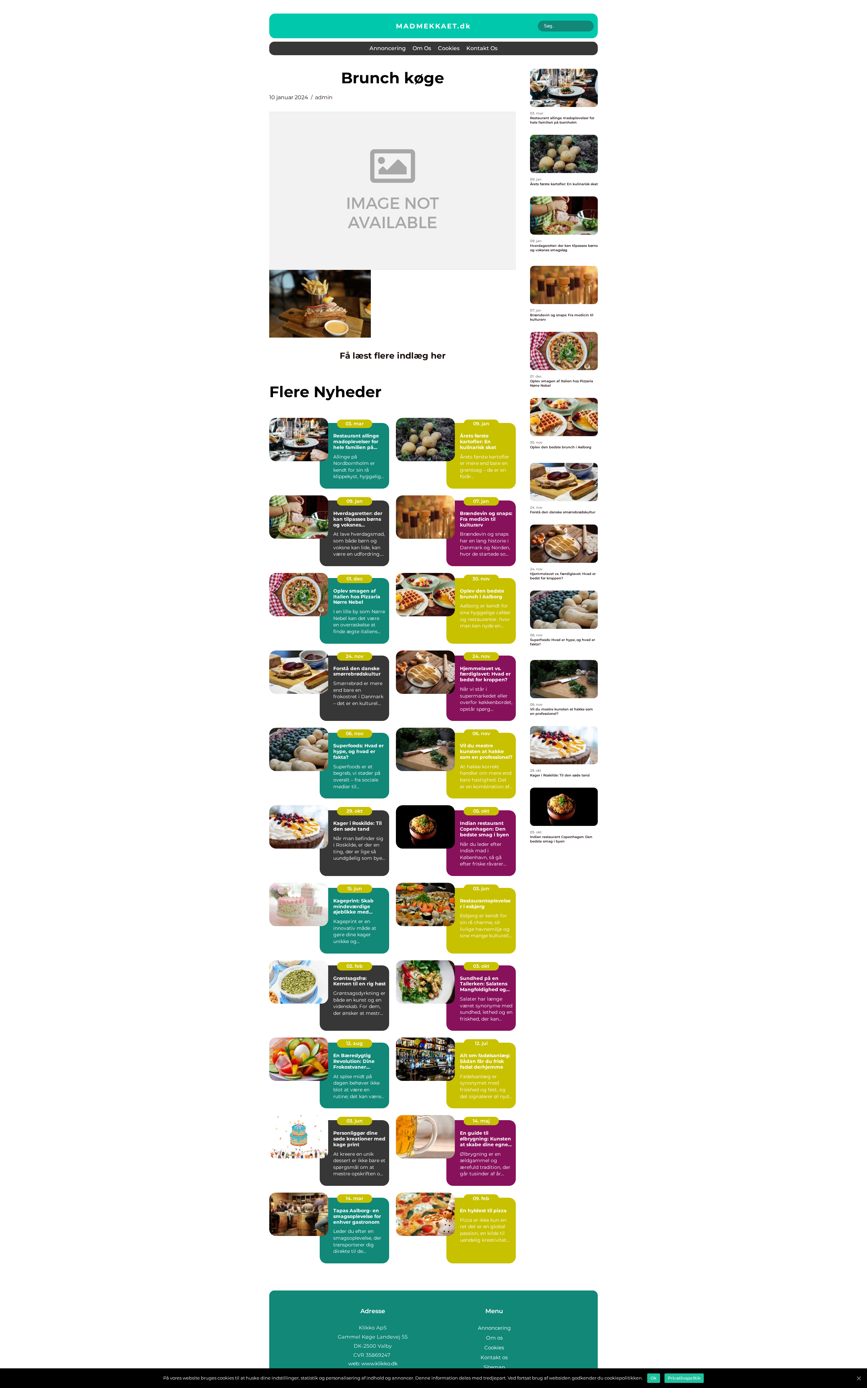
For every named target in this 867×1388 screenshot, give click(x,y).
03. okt (481, 966)
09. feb (481, 1198)
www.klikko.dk (379, 1363)
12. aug (354, 1043)
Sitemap (494, 1367)
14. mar (354, 1198)
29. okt (354, 811)
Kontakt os (482, 48)
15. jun (354, 888)
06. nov (354, 733)
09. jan (481, 424)
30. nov (481, 579)
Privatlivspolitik (684, 1378)
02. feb (354, 966)
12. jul (481, 1043)
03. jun (481, 888)
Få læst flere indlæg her (393, 355)
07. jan (481, 501)
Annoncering (387, 48)
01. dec (354, 579)
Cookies (449, 48)
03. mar (354, 424)
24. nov (354, 656)
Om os (422, 48)
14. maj (481, 1121)
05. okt (481, 811)
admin (324, 97)
